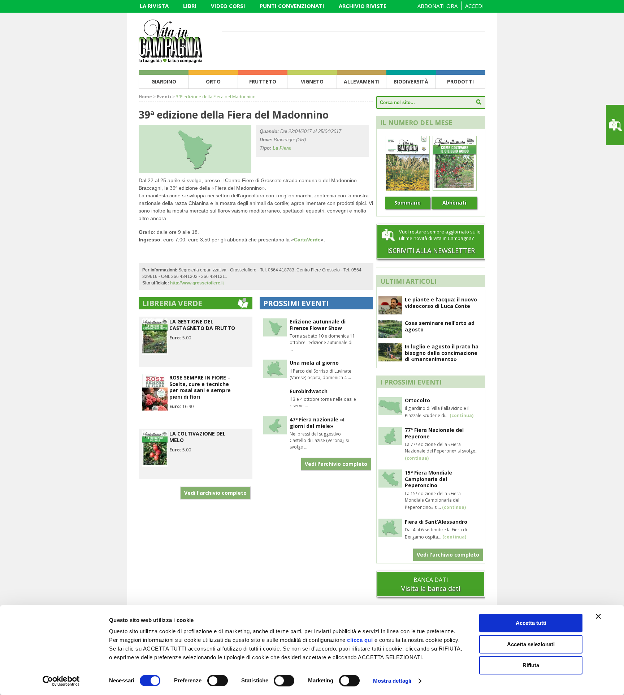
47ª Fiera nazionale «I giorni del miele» (317, 422)
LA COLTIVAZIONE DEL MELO (197, 436)
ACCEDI (474, 5)
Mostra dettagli (392, 681)
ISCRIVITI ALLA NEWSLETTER (431, 250)
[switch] (217, 680)
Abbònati (454, 202)
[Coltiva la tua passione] (170, 61)
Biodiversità (411, 81)
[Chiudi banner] (598, 616)
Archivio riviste (362, 5)
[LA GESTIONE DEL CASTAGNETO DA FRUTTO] (155, 353)
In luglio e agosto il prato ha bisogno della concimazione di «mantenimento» (441, 352)
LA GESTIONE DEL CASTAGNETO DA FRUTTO (202, 324)
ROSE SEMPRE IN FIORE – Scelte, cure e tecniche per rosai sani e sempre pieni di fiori (200, 387)
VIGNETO (312, 81)
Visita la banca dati (430, 588)
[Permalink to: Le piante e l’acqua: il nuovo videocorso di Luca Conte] (390, 312)
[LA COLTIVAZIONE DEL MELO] (155, 465)
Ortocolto (417, 400)
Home (145, 97)
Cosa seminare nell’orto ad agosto (439, 326)
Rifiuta (531, 665)
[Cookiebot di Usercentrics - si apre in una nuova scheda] (61, 680)
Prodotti (460, 81)
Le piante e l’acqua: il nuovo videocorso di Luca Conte (441, 302)
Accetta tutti (531, 623)
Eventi (164, 97)
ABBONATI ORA (437, 5)
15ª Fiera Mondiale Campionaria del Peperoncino (428, 479)
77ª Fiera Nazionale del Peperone (434, 433)
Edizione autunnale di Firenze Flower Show (318, 324)
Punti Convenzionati (292, 5)
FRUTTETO (262, 81)
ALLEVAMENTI (362, 81)
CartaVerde (307, 240)
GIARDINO (163, 81)
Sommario (407, 202)
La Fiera (282, 148)
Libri (189, 5)
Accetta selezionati (531, 644)
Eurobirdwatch (309, 391)
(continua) (461, 415)
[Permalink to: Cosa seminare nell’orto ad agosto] (390, 336)
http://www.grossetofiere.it (197, 283)
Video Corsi (228, 5)
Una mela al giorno (314, 362)
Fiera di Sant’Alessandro (436, 521)
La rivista (154, 5)
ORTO (213, 81)
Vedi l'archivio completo (215, 492)
